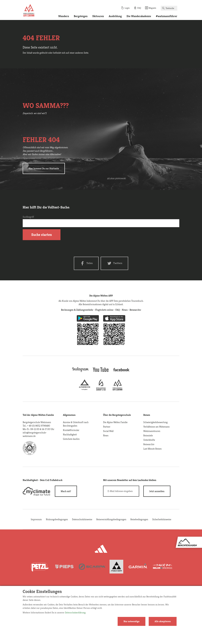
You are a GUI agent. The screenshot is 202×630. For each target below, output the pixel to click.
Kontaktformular (71, 430)
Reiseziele (148, 435)
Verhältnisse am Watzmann (156, 426)
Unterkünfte (149, 439)
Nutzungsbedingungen (57, 519)
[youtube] (101, 372)
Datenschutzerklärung (75, 612)
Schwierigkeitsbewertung (155, 422)
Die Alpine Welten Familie (115, 422)
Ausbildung (115, 16)
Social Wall (108, 431)
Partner (106, 426)
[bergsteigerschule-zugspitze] (101, 389)
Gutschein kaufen (71, 438)
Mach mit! (66, 491)
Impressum (36, 519)
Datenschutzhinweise (82, 519)
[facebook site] (121, 371)
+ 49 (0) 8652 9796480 (38, 425)
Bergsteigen (81, 16)
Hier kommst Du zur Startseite (44, 168)
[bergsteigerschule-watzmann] (117, 389)
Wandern (63, 16)
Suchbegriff (28, 216)
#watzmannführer (166, 16)
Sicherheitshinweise (161, 519)
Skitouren (98, 16)
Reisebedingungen (139, 519)
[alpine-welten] (84, 389)
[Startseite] (29, 10)
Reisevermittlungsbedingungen (111, 519)
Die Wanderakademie (139, 16)
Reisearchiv (148, 444)
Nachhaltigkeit (70, 434)
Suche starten (41, 234)
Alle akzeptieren (163, 621)
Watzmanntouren (151, 431)
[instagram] (80, 372)
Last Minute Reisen (152, 448)
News (105, 435)
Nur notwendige (131, 621)
